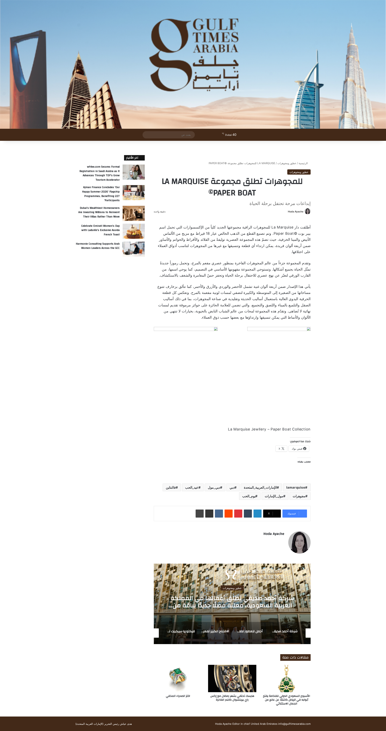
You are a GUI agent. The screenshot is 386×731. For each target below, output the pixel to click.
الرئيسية (304, 163)
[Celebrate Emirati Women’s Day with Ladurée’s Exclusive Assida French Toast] (134, 231)
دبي (232, 487)
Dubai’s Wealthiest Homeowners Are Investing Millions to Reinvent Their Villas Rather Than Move (99, 212)
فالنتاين (171, 487)
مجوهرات (299, 496)
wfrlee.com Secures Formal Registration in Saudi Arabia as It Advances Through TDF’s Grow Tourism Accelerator (99, 173)
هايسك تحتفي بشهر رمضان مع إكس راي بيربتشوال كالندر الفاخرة (232, 697)
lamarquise (295, 487)
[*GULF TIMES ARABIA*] (193, 64)
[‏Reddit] (229, 514)
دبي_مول (214, 487)
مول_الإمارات (274, 496)
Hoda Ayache (295, 211)
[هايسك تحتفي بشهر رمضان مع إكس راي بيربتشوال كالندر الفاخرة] (232, 678)
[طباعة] (200, 514)
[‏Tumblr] (248, 514)
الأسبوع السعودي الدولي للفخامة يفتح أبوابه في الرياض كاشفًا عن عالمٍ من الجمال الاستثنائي (286, 699)
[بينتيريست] (238, 514)
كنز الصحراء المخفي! (178, 696)
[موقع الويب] (281, 540)
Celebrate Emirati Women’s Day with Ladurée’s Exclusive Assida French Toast (100, 230)
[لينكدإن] (258, 514)
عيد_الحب (191, 487)
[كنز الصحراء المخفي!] (178, 678)
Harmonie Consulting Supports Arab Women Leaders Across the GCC (98, 246)
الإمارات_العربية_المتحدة (260, 487)
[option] (232, 604)
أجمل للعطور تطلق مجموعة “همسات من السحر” (232, 601)
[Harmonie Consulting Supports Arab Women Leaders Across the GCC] (134, 249)
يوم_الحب (248, 496)
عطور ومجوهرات (286, 163)
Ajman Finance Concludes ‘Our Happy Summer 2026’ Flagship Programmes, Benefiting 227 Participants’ (101, 194)
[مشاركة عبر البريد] (209, 514)
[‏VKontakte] (219, 514)
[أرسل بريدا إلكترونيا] (286, 211)
